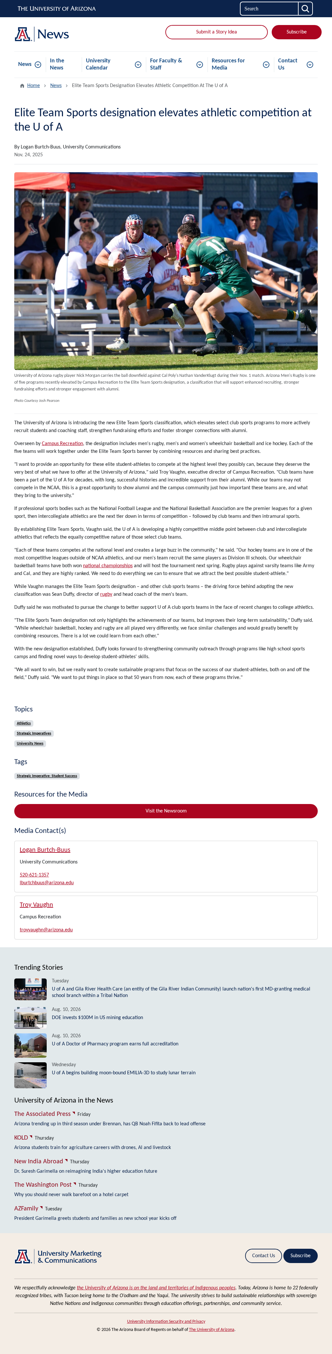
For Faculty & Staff (166, 64)
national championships (108, 565)
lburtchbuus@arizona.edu (47, 883)
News (24, 64)
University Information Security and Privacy (166, 1321)
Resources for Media (228, 64)
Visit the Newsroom (166, 811)
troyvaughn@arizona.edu (46, 930)
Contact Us (287, 64)
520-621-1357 (34, 875)
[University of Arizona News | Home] (62, 34)
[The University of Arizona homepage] (57, 9)
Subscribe (297, 32)
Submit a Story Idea (216, 32)
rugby (106, 594)
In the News (57, 64)
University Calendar (98, 64)
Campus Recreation (62, 443)
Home (33, 85)
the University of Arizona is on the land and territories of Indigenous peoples (156, 1288)
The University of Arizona (211, 1329)
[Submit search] (306, 9)
